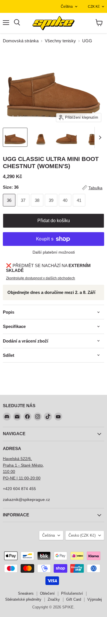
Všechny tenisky (60, 40)
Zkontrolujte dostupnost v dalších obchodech (40, 278)
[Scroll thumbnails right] (99, 137)
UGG (87, 40)
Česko (82, 535)
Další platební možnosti (54, 252)
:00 (38, 478)
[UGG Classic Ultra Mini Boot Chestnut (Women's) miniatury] (15, 137)
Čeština (67, 7)
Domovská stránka (21, 40)
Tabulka (95, 188)
